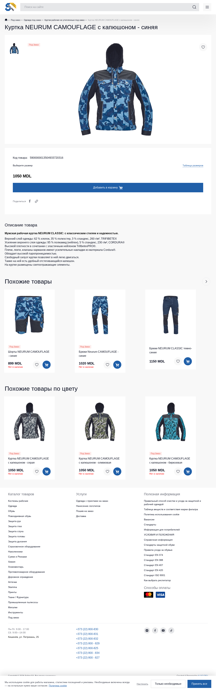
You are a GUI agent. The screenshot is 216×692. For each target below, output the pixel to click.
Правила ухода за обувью (158, 550)
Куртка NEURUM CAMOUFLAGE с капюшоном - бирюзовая (169, 460)
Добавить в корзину (105, 187)
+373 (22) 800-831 (87, 634)
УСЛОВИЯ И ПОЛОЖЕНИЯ (159, 534)
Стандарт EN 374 (153, 555)
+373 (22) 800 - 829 (88, 643)
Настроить (142, 684)
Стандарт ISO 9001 (154, 575)
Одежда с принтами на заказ (92, 501)
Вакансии (149, 519)
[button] (206, 281)
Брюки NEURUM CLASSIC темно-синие (170, 350)
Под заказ (15, 20)
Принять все (199, 683)
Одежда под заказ (32, 20)
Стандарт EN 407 (153, 565)
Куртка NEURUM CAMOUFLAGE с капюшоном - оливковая (99, 460)
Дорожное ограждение (20, 577)
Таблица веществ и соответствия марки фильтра (171, 509)
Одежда (12, 506)
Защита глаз (15, 526)
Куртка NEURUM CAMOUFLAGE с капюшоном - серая (28, 460)
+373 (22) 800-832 (87, 638)
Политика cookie (58, 685)
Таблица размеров (193, 165)
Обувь (11, 511)
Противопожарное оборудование (26, 571)
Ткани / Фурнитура (18, 597)
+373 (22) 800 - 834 (88, 652)
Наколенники (15, 551)
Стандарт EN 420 (153, 570)
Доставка (81, 516)
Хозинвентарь (15, 566)
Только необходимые (168, 683)
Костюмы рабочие (18, 501)
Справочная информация (158, 539)
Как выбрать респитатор (157, 580)
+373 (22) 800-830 (87, 629)
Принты (12, 592)
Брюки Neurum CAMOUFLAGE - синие (98, 353)
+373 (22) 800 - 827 (88, 657)
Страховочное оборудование (24, 546)
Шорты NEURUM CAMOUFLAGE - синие (28, 353)
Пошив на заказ (84, 511)
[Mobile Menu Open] (207, 7)
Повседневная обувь (19, 516)
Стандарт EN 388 (153, 560)
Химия (11, 561)
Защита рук (14, 521)
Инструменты (15, 612)
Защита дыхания (17, 541)
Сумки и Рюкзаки (17, 556)
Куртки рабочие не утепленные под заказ (64, 20)
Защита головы (16, 536)
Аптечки (12, 582)
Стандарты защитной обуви (159, 544)
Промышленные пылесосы (23, 602)
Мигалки (12, 607)
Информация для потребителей (162, 529)
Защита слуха (15, 531)
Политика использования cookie (161, 514)
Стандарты (150, 524)
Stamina (12, 587)
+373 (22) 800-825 (87, 648)
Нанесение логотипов (88, 506)
